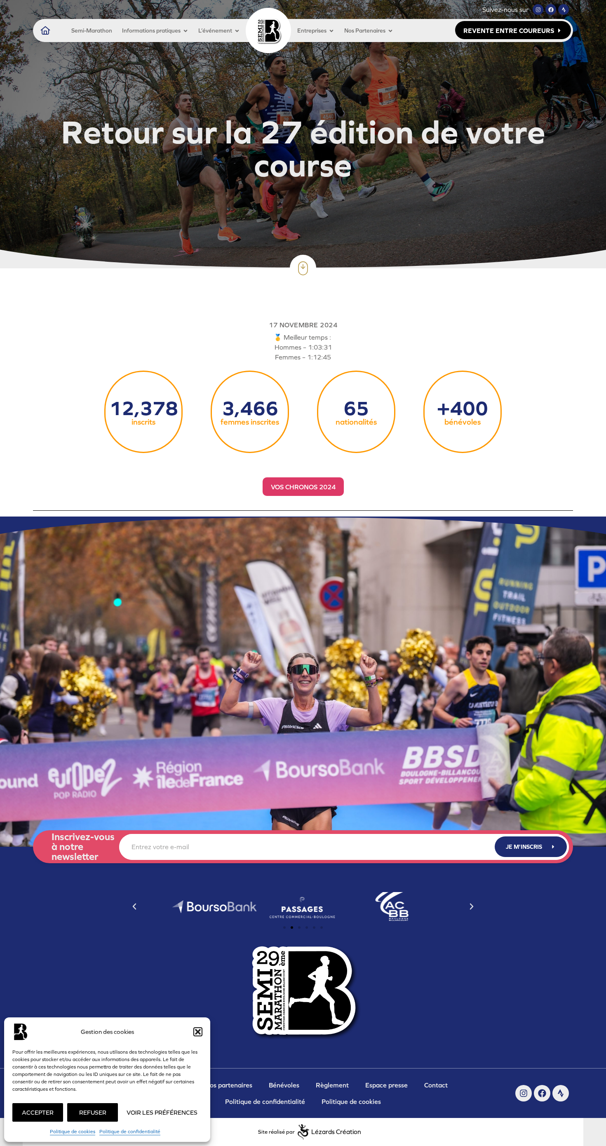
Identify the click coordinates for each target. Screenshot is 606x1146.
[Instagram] (538, 9)
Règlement (332, 1085)
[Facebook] (550, 9)
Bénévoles (284, 1085)
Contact (436, 1085)
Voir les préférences (162, 1112)
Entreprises (311, 30)
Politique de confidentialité (129, 1131)
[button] (198, 1032)
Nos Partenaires (364, 30)
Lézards (336, 1131)
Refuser (92, 1112)
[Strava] (563, 9)
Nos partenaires (228, 1085)
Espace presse (386, 1085)
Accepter (38, 1112)
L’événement (215, 30)
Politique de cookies (72, 1131)
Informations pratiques (151, 30)
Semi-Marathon (91, 30)
